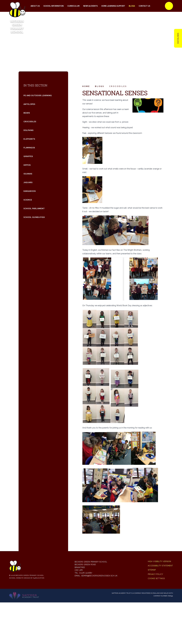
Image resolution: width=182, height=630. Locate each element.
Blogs (99, 86)
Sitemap (152, 570)
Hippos (27, 165)
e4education (38, 578)
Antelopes (29, 104)
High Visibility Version (159, 561)
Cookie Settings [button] (156, 578)
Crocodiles (118, 86)
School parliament (34, 209)
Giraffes (28, 156)
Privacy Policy (155, 574)
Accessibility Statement (160, 566)
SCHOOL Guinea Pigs (34, 217)
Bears (27, 113)
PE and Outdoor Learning (38, 96)
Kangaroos (30, 191)
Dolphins (29, 130)
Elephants (29, 139)
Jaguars (28, 182)
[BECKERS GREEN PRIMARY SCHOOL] (17, 6)
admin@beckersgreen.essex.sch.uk (99, 576)
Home (86, 86)
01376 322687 (85, 573)
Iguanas (28, 174)
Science (28, 200)
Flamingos (29, 148)
